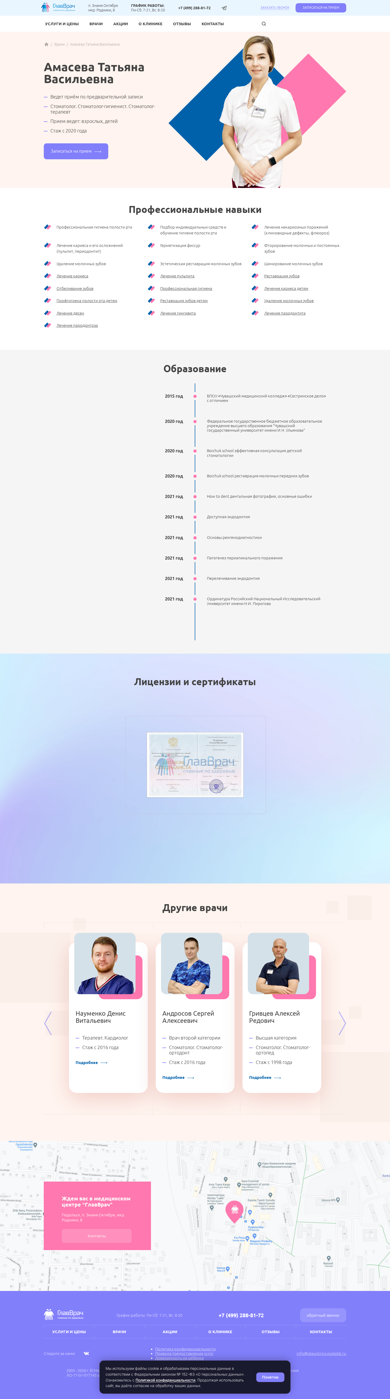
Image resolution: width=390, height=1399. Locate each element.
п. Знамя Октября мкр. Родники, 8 (103, 7)
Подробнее (87, 1062)
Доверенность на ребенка (179, 1358)
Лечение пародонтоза (77, 325)
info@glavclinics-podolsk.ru (321, 1353)
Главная (46, 44)
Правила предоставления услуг (184, 1353)
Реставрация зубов (282, 276)
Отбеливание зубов (75, 288)
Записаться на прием (321, 7)
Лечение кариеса (72, 276)
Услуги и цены (62, 24)
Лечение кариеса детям (286, 288)
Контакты (213, 24)
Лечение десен (70, 313)
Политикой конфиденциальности (165, 1380)
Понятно (270, 1377)
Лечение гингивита (178, 313)
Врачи (96, 24)
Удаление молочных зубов (289, 300)
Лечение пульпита (177, 276)
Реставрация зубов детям (184, 300)
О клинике (150, 24)
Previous (48, 1023)
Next (342, 1023)
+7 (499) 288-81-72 (194, 8)
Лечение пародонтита (285, 313)
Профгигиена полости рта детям (87, 300)
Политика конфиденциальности (185, 1349)
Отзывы (182, 24)
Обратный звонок (323, 1315)
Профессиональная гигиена (186, 288)
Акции (120, 24)
